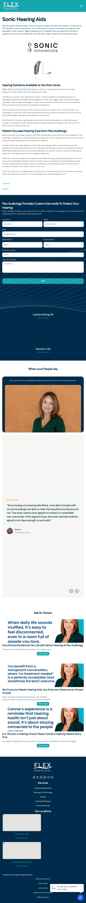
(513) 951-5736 (22, 838)
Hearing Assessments (43, 788)
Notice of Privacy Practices (43, 893)
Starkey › (5, 189)
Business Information (43, 879)
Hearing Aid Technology (43, 792)
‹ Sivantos (6, 183)
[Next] (77, 591)
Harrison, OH (22, 834)
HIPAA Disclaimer (43, 897)
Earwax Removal (43, 805)
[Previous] (71, 591)
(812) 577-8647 (43, 318)
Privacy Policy (43, 883)
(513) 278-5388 (43, 352)
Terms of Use (43, 888)
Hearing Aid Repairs (43, 801)
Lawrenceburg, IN (21, 862)
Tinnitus (43, 797)
